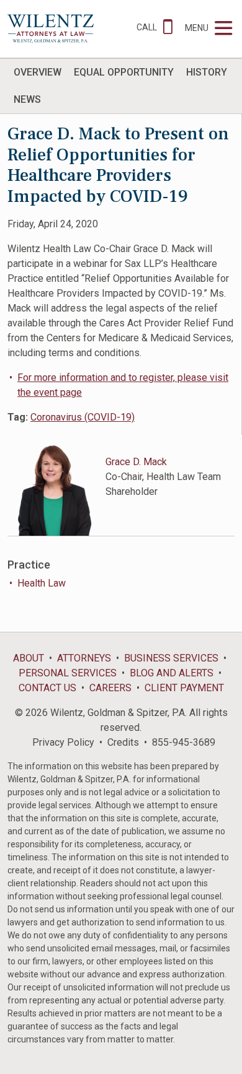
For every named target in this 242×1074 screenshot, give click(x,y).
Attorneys (84, 658)
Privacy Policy (63, 742)
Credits (123, 742)
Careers (110, 688)
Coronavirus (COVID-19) (82, 417)
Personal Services (68, 673)
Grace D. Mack (136, 462)
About (28, 658)
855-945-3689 (183, 742)
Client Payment (184, 688)
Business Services (171, 658)
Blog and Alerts (171, 673)
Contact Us (47, 688)
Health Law (41, 583)
